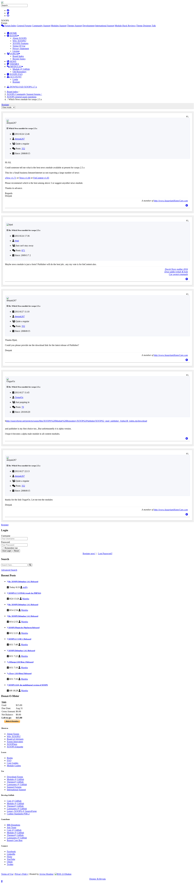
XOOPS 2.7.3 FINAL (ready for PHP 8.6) (24, 593)
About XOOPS (20, 38)
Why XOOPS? (19, 41)
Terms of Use (7, 874)
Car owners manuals (178, 274)
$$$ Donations (13, 825)
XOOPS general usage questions (21, 97)
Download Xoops (15, 777)
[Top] (187, 205)
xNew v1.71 (10, 178)
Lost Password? (105, 553)
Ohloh (10, 862)
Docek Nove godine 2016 (176, 269)
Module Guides (14, 765)
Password (5, 542)
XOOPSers (12, 744)
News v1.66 (24, 178)
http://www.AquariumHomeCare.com (171, 200)
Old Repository (19, 71)
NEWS (12, 61)
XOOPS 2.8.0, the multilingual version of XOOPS (28, 685)
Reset (16, 551)
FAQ (9, 760)
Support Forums (14, 787)
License (16, 51)
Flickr (9, 856)
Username (5, 536)
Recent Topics (19, 59)
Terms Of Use (19, 46)
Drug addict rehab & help (176, 272)
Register (16, 82)
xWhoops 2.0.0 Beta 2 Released (20, 662)
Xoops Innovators (15, 741)
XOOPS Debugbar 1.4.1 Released (21, 650)
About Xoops (13, 734)
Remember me (11, 548)
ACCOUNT (16, 77)
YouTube (11, 859)
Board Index (18, 56)
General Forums (24, 25)
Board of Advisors (15, 739)
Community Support (41, 25)
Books (10, 758)
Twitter (10, 864)
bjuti (17, 241)
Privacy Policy (21, 874)
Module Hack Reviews (125, 25)
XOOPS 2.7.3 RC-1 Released (19, 639)
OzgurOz (19, 397)
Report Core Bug (14, 840)
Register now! (89, 553)
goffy (25, 587)
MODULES (16, 66)
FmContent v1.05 (41, 178)
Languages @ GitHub (17, 784)
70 (23, 407)
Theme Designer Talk (146, 25)
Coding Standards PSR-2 (18, 814)
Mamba (25, 598)
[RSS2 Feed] (63, 874)
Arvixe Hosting (46, 874)
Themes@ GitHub (15, 782)
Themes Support (74, 25)
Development (89, 25)
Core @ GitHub (14, 801)
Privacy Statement (21, 48)
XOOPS (13, 35)
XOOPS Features (20, 43)
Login (15, 79)
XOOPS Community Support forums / (24, 94)
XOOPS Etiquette (15, 747)
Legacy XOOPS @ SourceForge (22, 811)
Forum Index (10, 25)
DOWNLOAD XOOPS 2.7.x (23, 87)
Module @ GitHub (21, 69)
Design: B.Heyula (97, 879)
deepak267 (20, 139)
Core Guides (12, 763)
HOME (13, 33)
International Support (104, 25)
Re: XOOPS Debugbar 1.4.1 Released (23, 581)
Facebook (11, 851)
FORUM (14, 53)
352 (23, 148)
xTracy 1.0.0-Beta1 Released (19, 673)
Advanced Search (9, 570)
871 (23, 250)
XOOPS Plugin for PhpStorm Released (23, 627)
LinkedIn (11, 854)
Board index (12, 91)
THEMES (14, 64)
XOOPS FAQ (16, 74)
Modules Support (59, 25)
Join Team (11, 827)
